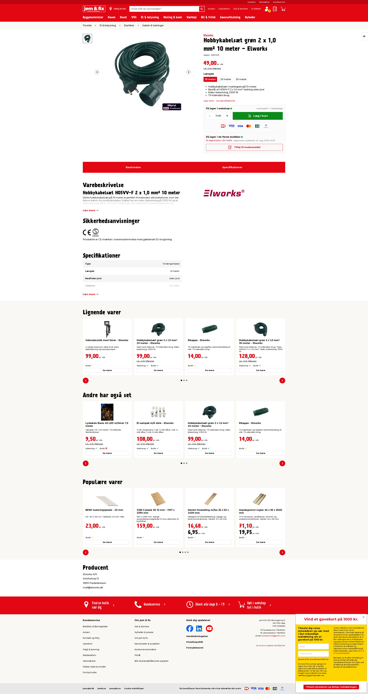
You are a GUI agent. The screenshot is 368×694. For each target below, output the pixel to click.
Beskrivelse (133, 167)
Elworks (208, 35)
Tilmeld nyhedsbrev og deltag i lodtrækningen (331, 687)
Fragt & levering (91, 649)
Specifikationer (232, 167)
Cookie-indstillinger (134, 688)
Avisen (211, 8)
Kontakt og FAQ (91, 638)
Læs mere (209, 101)
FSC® (137, 655)
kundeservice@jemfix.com (273, 636)
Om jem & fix (141, 638)
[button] (181, 380)
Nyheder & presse (144, 632)
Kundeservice (279, 2)
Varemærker (89, 661)
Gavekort (252, 2)
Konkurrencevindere (145, 649)
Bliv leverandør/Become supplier (151, 661)
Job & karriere (240, 8)
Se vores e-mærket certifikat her (270, 645)
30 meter (241, 79)
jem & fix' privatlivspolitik (349, 652)
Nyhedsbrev (264, 2)
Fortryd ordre (90, 672)
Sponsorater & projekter (147, 643)
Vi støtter (256, 8)
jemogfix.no (115, 688)
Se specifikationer (225, 101)
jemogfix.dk (88, 688)
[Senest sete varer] (365, 36)
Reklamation (89, 655)
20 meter (225, 79)
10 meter (210, 79)
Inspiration (224, 8)
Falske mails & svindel (94, 666)
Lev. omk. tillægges (212, 68)
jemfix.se (101, 688)
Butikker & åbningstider (95, 626)
